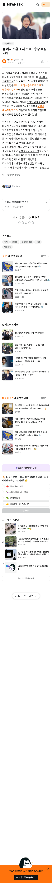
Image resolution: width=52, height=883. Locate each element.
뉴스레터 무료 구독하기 (26, 877)
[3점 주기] (26, 222)
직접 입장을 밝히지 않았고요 (35, 167)
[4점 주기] (29, 222)
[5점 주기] (32, 222)
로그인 (45, 4)
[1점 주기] (19, 222)
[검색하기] (37, 4)
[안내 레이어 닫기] (48, 868)
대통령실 (7, 247)
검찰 (38, 242)
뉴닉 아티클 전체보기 (26, 578)
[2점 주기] (22, 222)
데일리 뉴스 (8, 43)
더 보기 (43, 256)
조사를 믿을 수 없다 (36, 102)
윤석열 (14, 242)
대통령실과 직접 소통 (29, 151)
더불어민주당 (27, 242)
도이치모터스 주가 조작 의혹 (27, 85)
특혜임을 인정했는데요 (13, 134)
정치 (6, 242)
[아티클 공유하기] (42, 61)
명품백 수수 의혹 (10, 89)
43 (19, 596)
